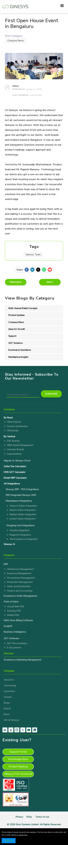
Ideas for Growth (16, 329)
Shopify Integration (20, 530)
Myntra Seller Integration (23, 510)
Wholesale (13, 430)
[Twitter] (39, 270)
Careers (8, 697)
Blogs (7, 702)
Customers (9, 691)
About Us (9, 679)
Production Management (20, 582)
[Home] (15, 5)
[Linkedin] (33, 270)
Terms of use (42, 816)
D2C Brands (13, 440)
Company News (15, 40)
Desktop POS (14, 610)
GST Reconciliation (17, 643)
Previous (16, 282)
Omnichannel (14, 421)
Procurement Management (21, 577)
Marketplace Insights (18, 357)
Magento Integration (20, 534)
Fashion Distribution (17, 426)
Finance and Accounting (19, 590)
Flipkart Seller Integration (23, 514)
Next (50, 282)
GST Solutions (15, 343)
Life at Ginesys (11, 720)
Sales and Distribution (18, 586)
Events (7, 708)
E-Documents (14, 647)
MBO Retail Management (20, 445)
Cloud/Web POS (15, 606)
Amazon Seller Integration (23, 505)
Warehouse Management (20, 569)
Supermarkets (14, 453)
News (7, 714)
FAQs (29, 816)
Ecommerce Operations (19, 350)
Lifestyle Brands (15, 449)
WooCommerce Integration (24, 539)
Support (12, 336)
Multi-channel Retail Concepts (22, 308)
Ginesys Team (33, 254)
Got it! (8, 840)
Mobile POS (13, 615)
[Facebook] (27, 270)
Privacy (19, 816)
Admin (15, 86)
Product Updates (16, 315)
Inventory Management (19, 573)
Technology (10, 685)
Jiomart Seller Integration (23, 518)
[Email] (50, 270)
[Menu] (62, 6)
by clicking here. (22, 835)
